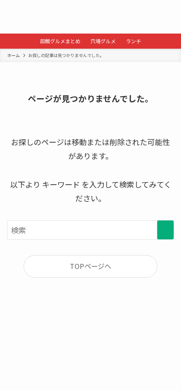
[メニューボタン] (164, 17)
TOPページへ (90, 266)
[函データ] (90, 17)
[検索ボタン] (17, 17)
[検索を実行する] (165, 230)
